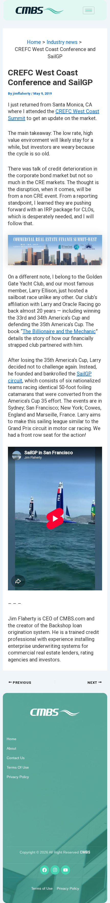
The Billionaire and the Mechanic (59, 331)
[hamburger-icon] (88, 10)
